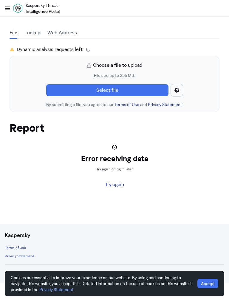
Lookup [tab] (32, 32)
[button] (114, 85)
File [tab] (13, 32)
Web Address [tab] (62, 32)
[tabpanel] (114, 78)
